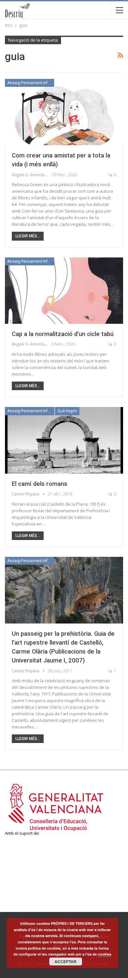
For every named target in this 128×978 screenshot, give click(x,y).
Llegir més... (27, 236)
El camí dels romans (39, 484)
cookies (104, 954)
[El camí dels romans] (64, 440)
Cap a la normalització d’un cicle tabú (63, 334)
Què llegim (67, 411)
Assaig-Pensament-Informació (30, 83)
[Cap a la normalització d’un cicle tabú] (64, 290)
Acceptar (65, 961)
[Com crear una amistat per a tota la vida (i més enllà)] (64, 112)
